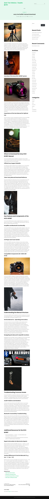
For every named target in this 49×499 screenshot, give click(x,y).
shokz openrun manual (35, 37)
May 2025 (33, 75)
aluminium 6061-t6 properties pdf (37, 32)
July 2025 (33, 72)
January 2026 (34, 62)
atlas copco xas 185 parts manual (11, 477)
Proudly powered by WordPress (30, 497)
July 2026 (33, 54)
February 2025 (34, 80)
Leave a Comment (30, 16)
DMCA (24, 8)
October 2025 (34, 67)
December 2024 (34, 83)
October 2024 (34, 86)
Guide (33, 103)
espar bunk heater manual (10, 472)
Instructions (33, 104)
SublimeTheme (23, 497)
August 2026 (33, 52)
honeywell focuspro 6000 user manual (11, 475)
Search (33, 23)
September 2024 (34, 88)
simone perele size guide (35, 34)
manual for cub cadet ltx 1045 (10, 474)
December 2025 (34, 64)
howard (18, 16)
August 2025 (33, 70)
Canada (33, 101)
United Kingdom (34, 111)
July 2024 (33, 91)
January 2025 (34, 81)
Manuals (24, 12)
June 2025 (33, 73)
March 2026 (33, 59)
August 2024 (34, 89)
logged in (9, 491)
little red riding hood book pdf (36, 35)
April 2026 (33, 57)
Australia (33, 99)
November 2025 (34, 65)
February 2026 (34, 60)
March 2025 (33, 78)
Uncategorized (34, 109)
